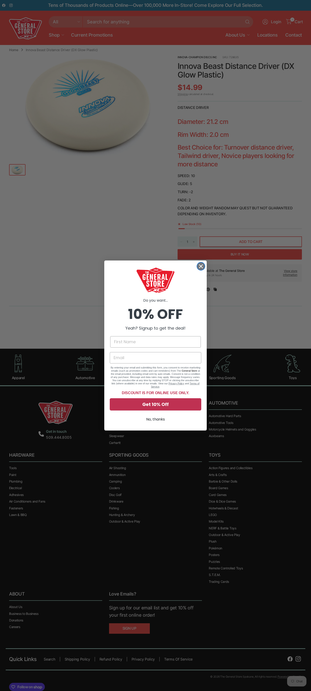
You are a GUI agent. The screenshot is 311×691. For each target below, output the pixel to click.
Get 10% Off (155, 404)
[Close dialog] (201, 266)
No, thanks (155, 419)
